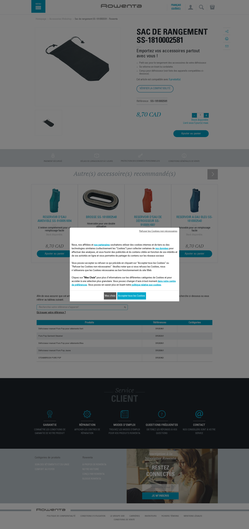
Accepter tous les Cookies (131, 296)
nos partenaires (102, 245)
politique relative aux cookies (146, 285)
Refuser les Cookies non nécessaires (158, 231)
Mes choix (110, 296)
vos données (161, 248)
